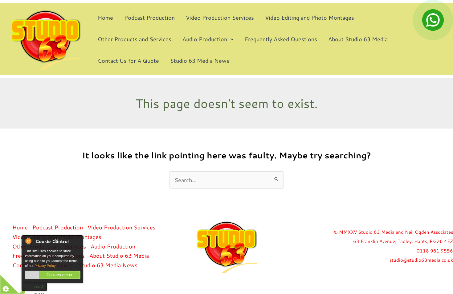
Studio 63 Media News (199, 61)
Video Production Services (220, 18)
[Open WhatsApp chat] (433, 20)
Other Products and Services (134, 39)
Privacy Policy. (45, 266)
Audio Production (204, 39)
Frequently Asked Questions (281, 39)
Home (105, 18)
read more (39, 287)
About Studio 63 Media (358, 39)
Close (67, 244)
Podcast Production (149, 18)
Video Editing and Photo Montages (309, 18)
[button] (230, 39)
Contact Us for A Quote (128, 61)
